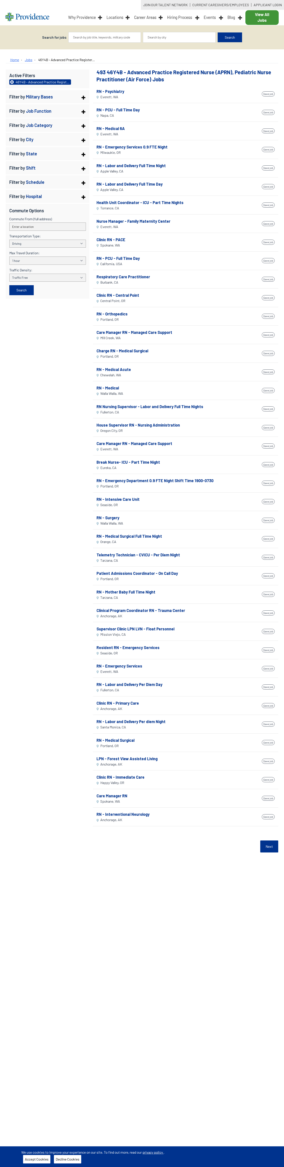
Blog (231, 17)
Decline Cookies (67, 1159)
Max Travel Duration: (24, 253)
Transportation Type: (25, 236)
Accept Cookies (37, 1159)
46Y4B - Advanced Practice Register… (66, 60)
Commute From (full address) (30, 219)
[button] (47, 97)
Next (269, 846)
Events (210, 17)
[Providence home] (27, 17)
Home (14, 60)
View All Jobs (262, 17)
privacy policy (153, 1152)
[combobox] (104, 37)
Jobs (28, 60)
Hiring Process (180, 17)
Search (230, 37)
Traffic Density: (20, 270)
